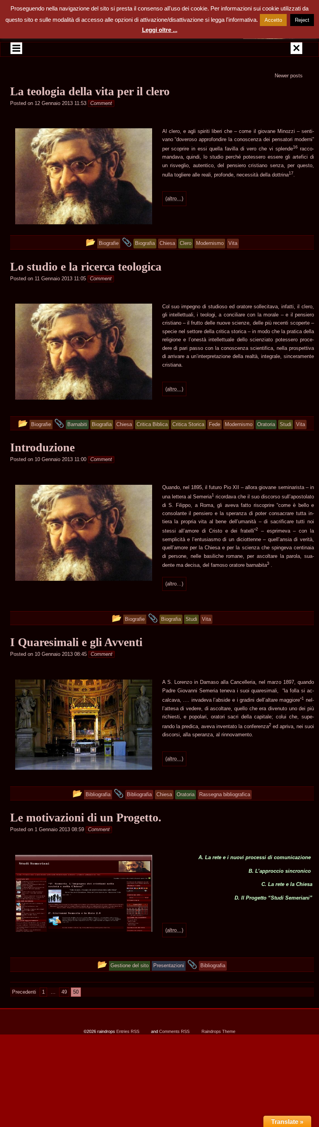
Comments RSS (174, 1031)
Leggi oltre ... (159, 29)
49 (64, 992)
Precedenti (24, 992)
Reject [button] (302, 20)
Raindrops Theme (218, 1031)
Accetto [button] (273, 20)
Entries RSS (127, 1031)
